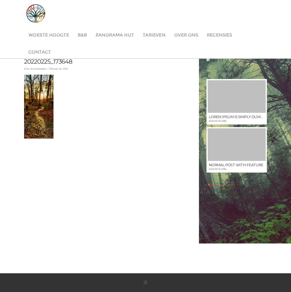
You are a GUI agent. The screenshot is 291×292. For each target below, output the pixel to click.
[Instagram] (145, 283)
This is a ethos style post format (230, 216)
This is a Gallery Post (221, 224)
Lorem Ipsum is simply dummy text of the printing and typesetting (235, 197)
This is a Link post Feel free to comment (236, 232)
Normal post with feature (225, 207)
